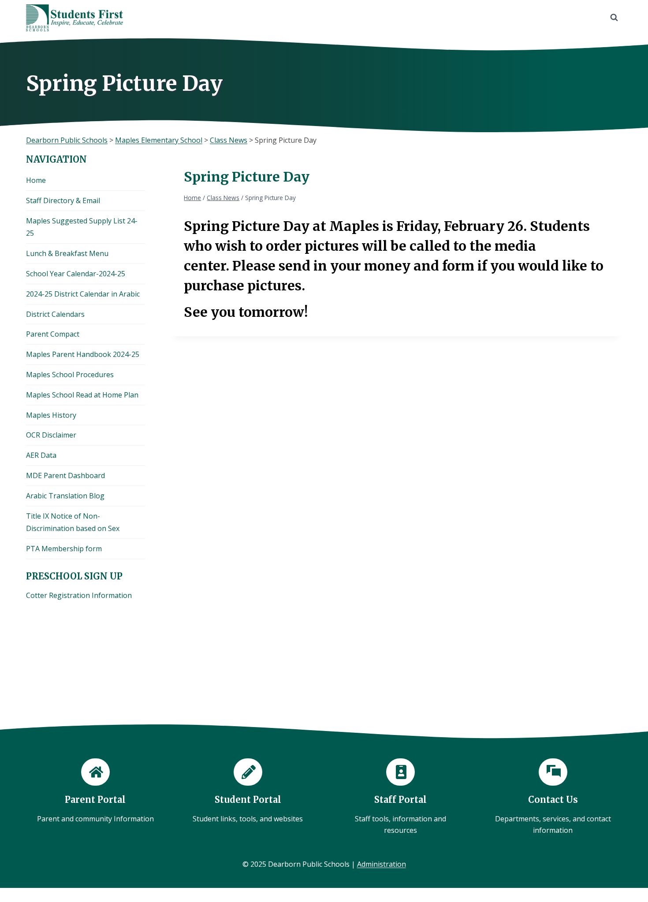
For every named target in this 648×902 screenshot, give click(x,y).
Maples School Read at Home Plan (82, 395)
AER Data (41, 455)
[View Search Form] (614, 18)
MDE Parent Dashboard (65, 475)
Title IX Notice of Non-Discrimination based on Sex (72, 522)
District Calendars (55, 314)
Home (36, 180)
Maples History (51, 415)
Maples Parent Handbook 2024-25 (82, 354)
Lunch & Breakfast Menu (67, 253)
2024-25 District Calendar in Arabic (83, 294)
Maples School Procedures (70, 374)
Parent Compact (52, 334)
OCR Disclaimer (51, 435)
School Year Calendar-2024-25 (75, 273)
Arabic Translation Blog (65, 496)
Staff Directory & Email (63, 200)
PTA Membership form (64, 548)
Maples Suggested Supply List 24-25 (82, 227)
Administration (381, 864)
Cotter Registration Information (79, 595)
